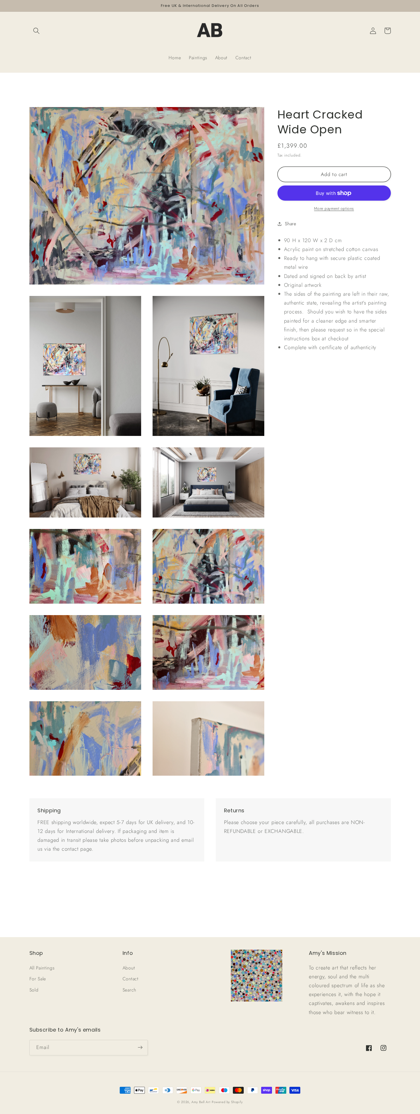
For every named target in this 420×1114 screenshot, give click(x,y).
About (129, 968)
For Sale (37, 978)
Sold (34, 990)
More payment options (334, 208)
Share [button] (290, 223)
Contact (131, 978)
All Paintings (42, 968)
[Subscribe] (140, 1047)
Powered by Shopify (227, 1102)
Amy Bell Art (201, 1102)
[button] (36, 30)
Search (129, 990)
